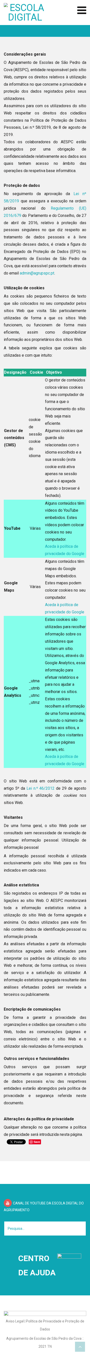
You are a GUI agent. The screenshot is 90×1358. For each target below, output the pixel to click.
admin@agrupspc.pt (37, 273)
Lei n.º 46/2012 (40, 788)
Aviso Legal (15, 1321)
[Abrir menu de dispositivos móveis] (81, 10)
